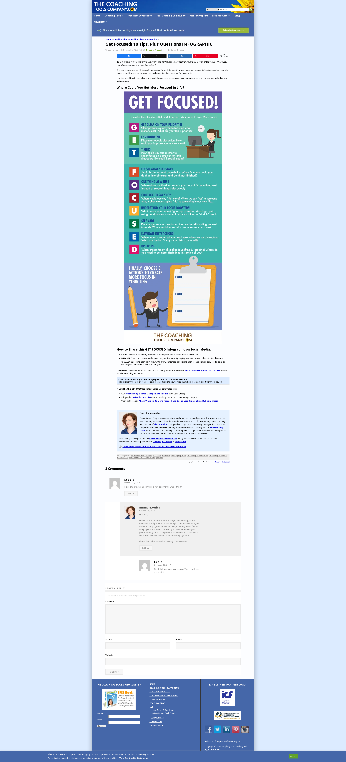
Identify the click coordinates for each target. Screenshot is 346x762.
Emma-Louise (150, 507)
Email (179, 639)
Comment (109, 601)
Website (109, 655)
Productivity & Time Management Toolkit (146, 393)
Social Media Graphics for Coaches (202, 370)
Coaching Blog (120, 39)
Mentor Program (199, 15)
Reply (130, 493)
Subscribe (102, 726)
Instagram (180, 441)
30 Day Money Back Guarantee (165, 713)
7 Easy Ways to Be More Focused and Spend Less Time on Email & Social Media (178, 400)
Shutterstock (225, 462)
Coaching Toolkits (159, 691)
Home (97, 15)
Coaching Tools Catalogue (164, 688)
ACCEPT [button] (293, 756)
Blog (237, 15)
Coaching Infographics (174, 455)
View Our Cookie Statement (133, 758)
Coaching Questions (197, 455)
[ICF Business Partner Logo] (227, 705)
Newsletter (100, 21)
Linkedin (157, 441)
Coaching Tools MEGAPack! (163, 695)
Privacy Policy (156, 725)
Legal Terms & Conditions (163, 710)
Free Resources (220, 15)
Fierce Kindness (161, 424)
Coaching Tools (113, 15)
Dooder (217, 462)
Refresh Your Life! (142, 397)
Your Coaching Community (170, 15)
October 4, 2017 (132, 483)
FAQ (151, 707)
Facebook (167, 441)
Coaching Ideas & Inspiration (143, 39)
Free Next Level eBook (140, 15)
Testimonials (156, 717)
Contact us (155, 721)
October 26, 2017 (162, 565)
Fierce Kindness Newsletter (163, 438)
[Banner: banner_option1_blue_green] (173, 35)
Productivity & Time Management (146, 457)
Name (108, 639)
